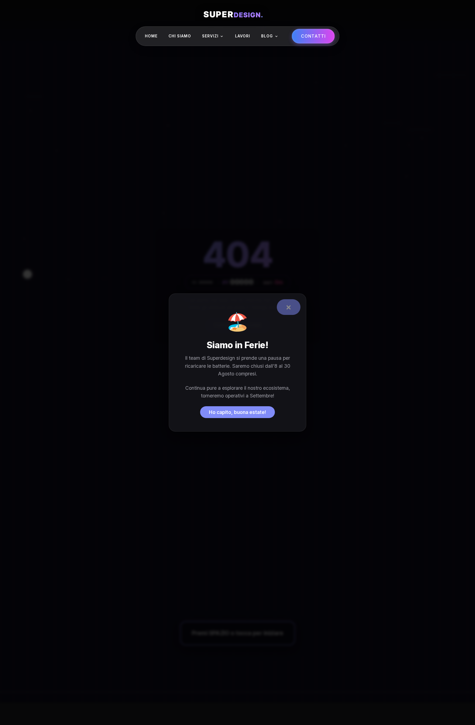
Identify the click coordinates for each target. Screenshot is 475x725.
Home (151, 36)
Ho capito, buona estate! (237, 412)
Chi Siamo (180, 36)
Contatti (313, 36)
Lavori (242, 36)
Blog (267, 36)
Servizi (210, 36)
